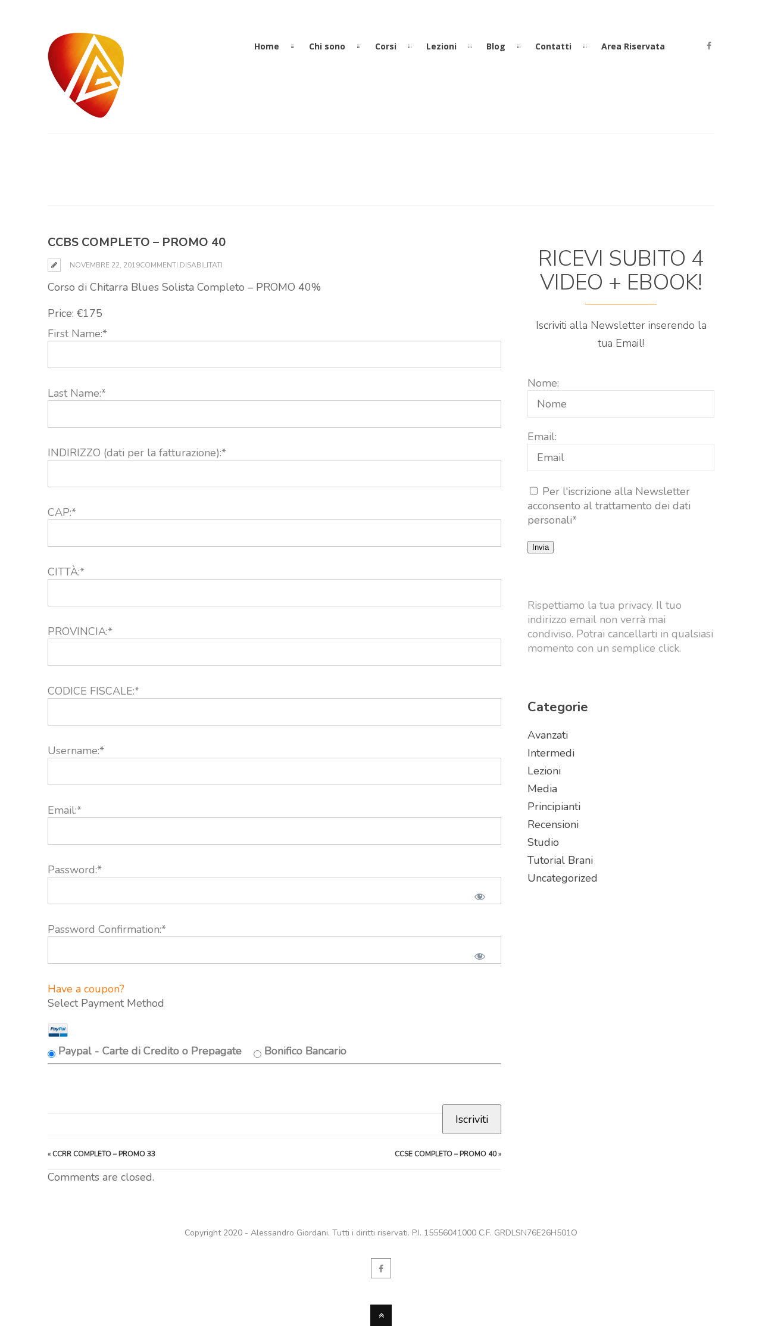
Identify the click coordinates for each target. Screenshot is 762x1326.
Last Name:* (77, 393)
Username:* (76, 750)
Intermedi (550, 753)
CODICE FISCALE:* (93, 691)
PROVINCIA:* (80, 631)
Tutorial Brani (560, 860)
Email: (542, 436)
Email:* (65, 810)
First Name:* (77, 333)
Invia (540, 547)
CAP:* (62, 512)
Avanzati (547, 735)
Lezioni (544, 771)
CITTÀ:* (66, 572)
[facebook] (709, 46)
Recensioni (553, 824)
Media (542, 789)
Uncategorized (562, 878)
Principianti (553, 806)
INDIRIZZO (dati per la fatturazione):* (137, 453)
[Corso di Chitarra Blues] (86, 111)
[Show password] (479, 896)
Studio (543, 842)
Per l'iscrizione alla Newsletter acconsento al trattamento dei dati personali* (609, 505)
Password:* (75, 870)
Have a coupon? (86, 989)
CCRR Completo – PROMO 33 (103, 1154)
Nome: (543, 383)
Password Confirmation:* (107, 929)
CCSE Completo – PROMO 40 (445, 1154)
